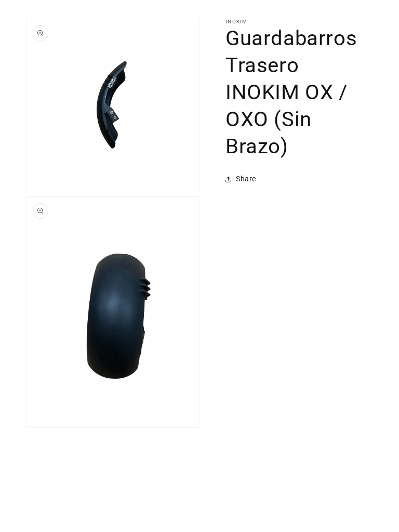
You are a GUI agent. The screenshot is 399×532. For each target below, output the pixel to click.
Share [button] (246, 179)
